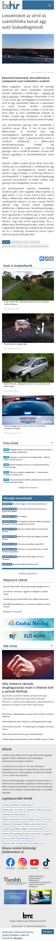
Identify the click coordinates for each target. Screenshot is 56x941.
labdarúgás (26, 805)
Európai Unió (37, 843)
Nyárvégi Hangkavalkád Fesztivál (25, 564)
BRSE (40, 809)
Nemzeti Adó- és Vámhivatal (15, 843)
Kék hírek (6, 242)
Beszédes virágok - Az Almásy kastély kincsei (30, 504)
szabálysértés (34, 242)
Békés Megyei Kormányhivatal (28, 829)
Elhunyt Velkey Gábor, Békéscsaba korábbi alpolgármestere (26, 586)
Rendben (47, 931)
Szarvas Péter (9, 838)
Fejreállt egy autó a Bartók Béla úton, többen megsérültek (26, 599)
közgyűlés (47, 833)
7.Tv (47, 829)
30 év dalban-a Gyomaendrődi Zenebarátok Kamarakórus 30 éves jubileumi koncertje (26, 522)
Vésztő (20, 246)
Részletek (18, 938)
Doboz (26, 246)
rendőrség (7, 829)
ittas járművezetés (9, 246)
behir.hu (51, 72)
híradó (6, 805)
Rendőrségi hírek (25, 838)
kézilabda (17, 824)
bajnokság (17, 833)
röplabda (30, 809)
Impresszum (17, 926)
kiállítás (15, 805)
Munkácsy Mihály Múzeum (15, 814)
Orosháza (47, 819)
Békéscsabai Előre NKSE (35, 824)
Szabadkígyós (16, 242)
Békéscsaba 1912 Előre (13, 809)
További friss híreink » (28, 487)
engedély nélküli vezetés (39, 246)
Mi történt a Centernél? (12, 612)
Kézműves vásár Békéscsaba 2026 (30, 544)
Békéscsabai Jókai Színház (14, 819)
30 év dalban (22, 516)
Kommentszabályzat (35, 926)
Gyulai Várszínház (32, 833)
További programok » (28, 573)
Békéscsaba (34, 819)
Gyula (47, 809)
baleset (25, 242)
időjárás (6, 824)
